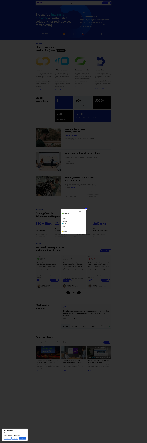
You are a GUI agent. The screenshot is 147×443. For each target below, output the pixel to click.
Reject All (15, 438)
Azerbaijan (65, 229)
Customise (7, 438)
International (66, 213)
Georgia (65, 221)
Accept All (22, 438)
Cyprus (64, 226)
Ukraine (65, 216)
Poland (64, 218)
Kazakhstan (65, 224)
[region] (15, 435)
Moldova (65, 231)
